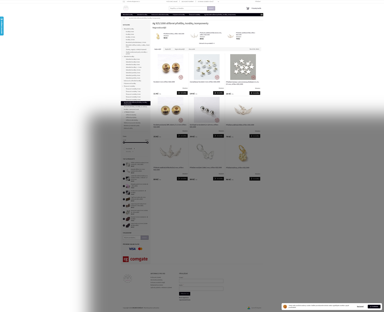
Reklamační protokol (156, 285)
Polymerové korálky (130, 83)
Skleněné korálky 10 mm (133, 70)
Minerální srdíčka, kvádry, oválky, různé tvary (137, 46)
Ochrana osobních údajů (205, 2)
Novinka (129, 152)
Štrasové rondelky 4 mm (133, 100)
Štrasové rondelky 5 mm (133, 97)
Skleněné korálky (129, 57)
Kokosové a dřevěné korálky (132, 81)
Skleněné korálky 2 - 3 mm (133, 67)
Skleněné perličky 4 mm (133, 78)
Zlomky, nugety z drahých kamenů (136, 50)
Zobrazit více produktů (206, 43)
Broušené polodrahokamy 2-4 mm (136, 42)
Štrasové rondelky (129, 86)
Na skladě (130, 149)
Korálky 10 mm (130, 40)
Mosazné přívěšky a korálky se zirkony (135, 107)
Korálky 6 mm (130, 34)
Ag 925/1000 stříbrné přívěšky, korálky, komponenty (135, 103)
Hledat (211, 8)
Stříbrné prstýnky (131, 117)
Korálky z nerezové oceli (131, 109)
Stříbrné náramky (131, 115)
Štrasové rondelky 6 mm (133, 94)
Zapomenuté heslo (184, 300)
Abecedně (192, 49)
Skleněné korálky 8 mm (133, 59)
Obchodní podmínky (188, 2)
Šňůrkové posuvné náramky (132, 123)
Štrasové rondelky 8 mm (133, 89)
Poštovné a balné (171, 2)
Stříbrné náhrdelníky (132, 120)
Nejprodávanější (180, 49)
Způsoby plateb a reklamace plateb (161, 288)
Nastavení (360, 306)
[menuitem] (128, 14)
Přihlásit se (185, 294)
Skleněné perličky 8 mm (133, 73)
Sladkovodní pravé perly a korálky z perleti (136, 53)
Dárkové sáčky (128, 128)
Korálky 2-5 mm (130, 37)
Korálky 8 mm (130, 32)
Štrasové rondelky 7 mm (133, 92)
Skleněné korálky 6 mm (133, 62)
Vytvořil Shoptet (256, 308)
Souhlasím (375, 306)
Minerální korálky (129, 29)
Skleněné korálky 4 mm (133, 65)
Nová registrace (184, 298)
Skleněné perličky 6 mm (133, 75)
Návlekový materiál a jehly (131, 126)
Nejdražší (168, 49)
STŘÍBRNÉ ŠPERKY (129, 112)
